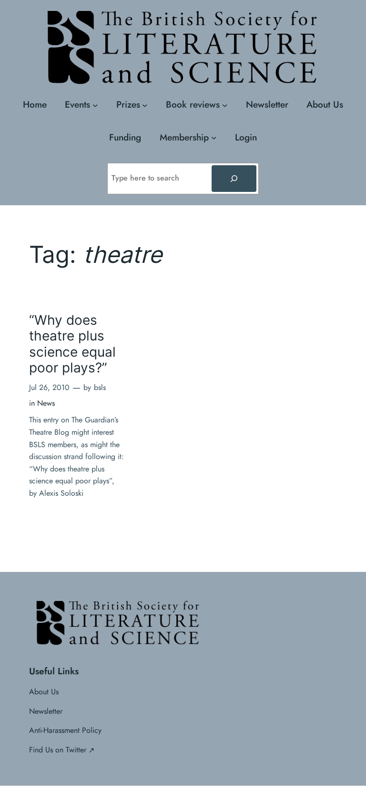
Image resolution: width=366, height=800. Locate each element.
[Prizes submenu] (145, 105)
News (46, 403)
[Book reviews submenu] (225, 105)
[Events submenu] (95, 105)
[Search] (234, 178)
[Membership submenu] (214, 137)
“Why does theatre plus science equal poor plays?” (72, 344)
